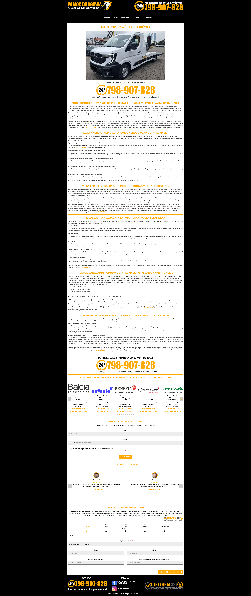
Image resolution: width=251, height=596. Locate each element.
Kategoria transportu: (126, 541)
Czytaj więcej (96, 489)
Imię (125, 430)
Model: (154, 550)
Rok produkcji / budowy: (96, 559)
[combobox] (71, 443)
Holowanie (125, 17)
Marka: (96, 550)
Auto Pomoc (136, 17)
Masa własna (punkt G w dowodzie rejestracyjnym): (155, 559)
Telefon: (125, 439)
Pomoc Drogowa (104, 17)
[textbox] (123, 544)
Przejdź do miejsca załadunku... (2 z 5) (170, 572)
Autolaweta (148, 17)
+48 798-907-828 (90, 127)
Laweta (115, 17)
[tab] (87, 527)
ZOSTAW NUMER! (125, 456)
